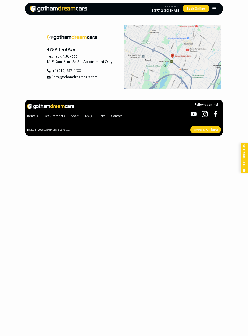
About (75, 116)
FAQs (88, 116)
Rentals (32, 116)
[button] (214, 8)
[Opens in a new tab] (172, 57)
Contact (116, 116)
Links (101, 116)
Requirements (54, 116)
